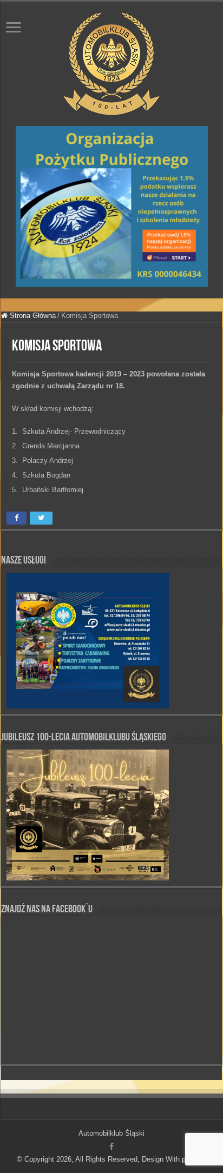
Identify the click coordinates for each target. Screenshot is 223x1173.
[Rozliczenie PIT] (112, 206)
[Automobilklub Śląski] (111, 62)
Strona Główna (32, 316)
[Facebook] (111, 1146)
